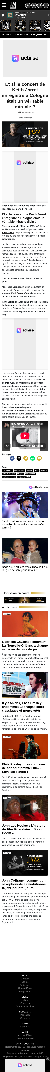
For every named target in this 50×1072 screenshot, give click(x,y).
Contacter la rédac (25, 1006)
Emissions (25, 985)
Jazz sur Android (25, 1038)
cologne (20, 474)
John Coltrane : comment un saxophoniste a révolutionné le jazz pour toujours (24, 884)
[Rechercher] (40, 5)
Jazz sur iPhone (25, 1035)
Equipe (25, 982)
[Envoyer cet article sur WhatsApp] (32, 459)
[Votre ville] (28, 5)
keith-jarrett (7, 470)
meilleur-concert (9, 477)
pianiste (44, 470)
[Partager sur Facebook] (11, 459)
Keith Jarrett (8, 232)
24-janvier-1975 (23, 477)
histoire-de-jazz (9, 474)
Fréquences (38, 34)
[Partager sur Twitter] (18, 459)
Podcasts (25, 1015)
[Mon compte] (46, 5)
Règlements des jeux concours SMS (25, 1053)
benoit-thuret (19, 470)
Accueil (6, 34)
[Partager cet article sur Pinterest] (25, 459)
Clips (25, 1000)
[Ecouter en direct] (34, 5)
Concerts (25, 1003)
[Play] (3, 15)
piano (37, 470)
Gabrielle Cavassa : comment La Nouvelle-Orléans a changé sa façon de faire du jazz (25, 645)
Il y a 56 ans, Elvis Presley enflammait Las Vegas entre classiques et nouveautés (23, 706)
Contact (25, 978)
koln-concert (30, 474)
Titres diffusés (25, 988)
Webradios (21, 34)
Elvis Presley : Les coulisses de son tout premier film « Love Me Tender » (23, 768)
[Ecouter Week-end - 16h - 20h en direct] (25, 600)
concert (30, 470)
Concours (25, 1026)
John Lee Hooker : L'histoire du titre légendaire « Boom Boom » (23, 829)
